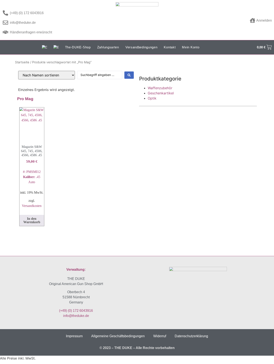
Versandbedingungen (141, 47)
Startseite (22, 62)
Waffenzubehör (160, 88)
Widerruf (159, 336)
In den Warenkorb (31, 220)
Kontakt (170, 47)
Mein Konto (190, 47)
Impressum (74, 336)
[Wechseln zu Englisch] (56, 47)
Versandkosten (32, 206)
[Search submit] (129, 75)
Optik (152, 98)
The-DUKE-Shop (78, 47)
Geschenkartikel (161, 93)
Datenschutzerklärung (191, 336)
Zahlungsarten (108, 47)
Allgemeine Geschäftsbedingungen (118, 336)
